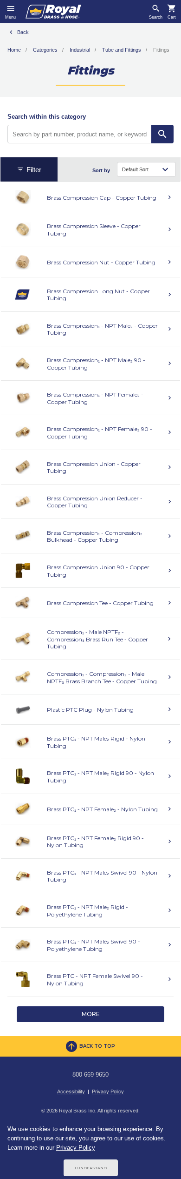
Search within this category (46, 116)
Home (14, 50)
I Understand (91, 1168)
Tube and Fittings (121, 50)
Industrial (80, 50)
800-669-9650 (90, 1074)
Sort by (101, 170)
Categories (45, 50)
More (91, 1014)
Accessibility (71, 1091)
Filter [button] (33, 170)
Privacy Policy (108, 1091)
